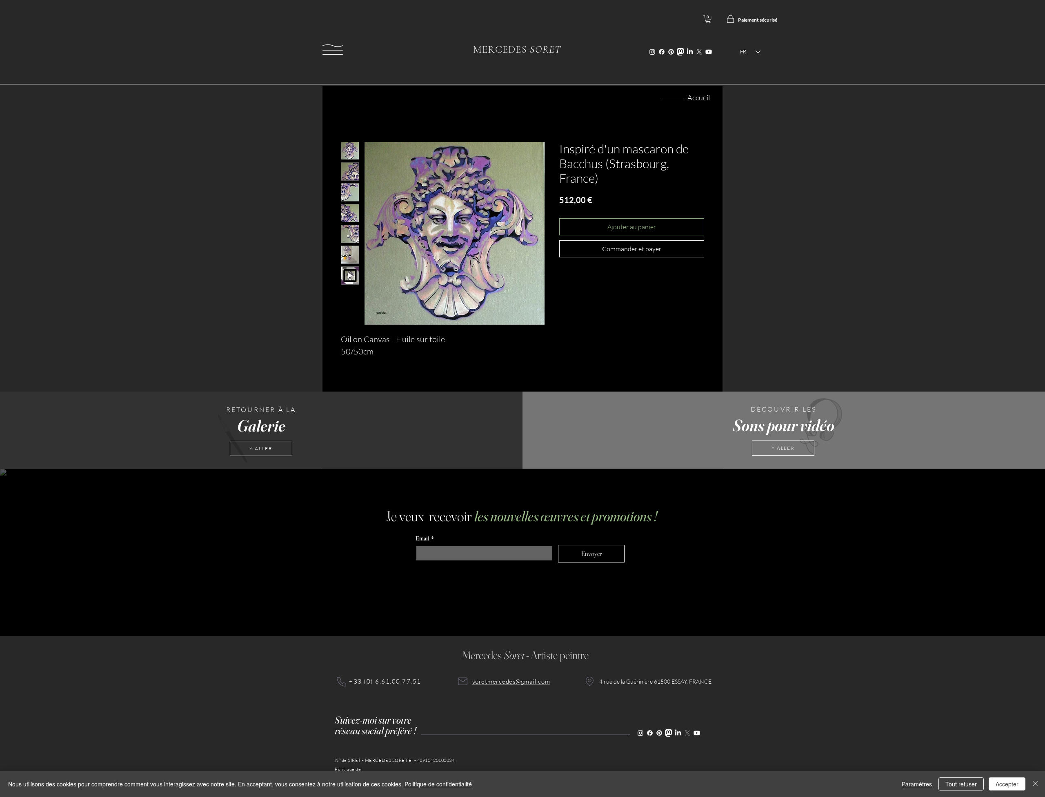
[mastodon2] (680, 51)
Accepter (1007, 784)
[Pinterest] (671, 51)
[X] (699, 51)
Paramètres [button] (917, 784)
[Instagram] (652, 51)
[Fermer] (1035, 783)
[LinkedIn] (690, 51)
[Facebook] (661, 51)
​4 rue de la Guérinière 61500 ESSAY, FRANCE (655, 681)
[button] (332, 49)
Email (425, 538)
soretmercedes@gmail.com (511, 681)
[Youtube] (708, 51)
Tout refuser (961, 784)
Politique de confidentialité (438, 784)
